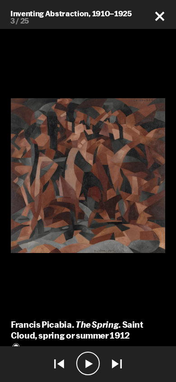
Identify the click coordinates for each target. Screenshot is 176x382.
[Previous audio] (59, 364)
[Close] (159, 16)
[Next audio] (117, 364)
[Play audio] (88, 364)
